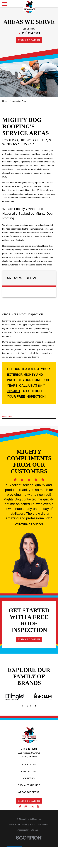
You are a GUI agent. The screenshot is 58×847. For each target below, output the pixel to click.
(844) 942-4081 (30, 32)
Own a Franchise (29, 785)
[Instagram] (26, 806)
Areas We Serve (29, 792)
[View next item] (35, 705)
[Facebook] (19, 806)
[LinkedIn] (32, 806)
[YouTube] (38, 806)
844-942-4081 (29, 749)
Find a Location (29, 40)
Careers (29, 778)
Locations (29, 764)
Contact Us (29, 771)
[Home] (29, 7)
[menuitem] (14, 824)
